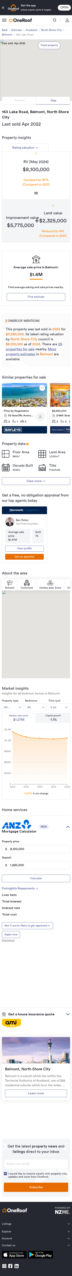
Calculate (36, 878)
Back (4, 30)
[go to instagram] (4, 1266)
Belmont (7, 34)
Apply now (10, 934)
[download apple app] (14, 1255)
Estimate (16, 30)
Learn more (36, 1093)
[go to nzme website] (62, 1211)
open (64, 7)
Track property (49, 45)
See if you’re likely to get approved (25, 925)
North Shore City (51, 30)
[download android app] (40, 1255)
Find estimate (36, 297)
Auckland (31, 30)
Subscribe (36, 1187)
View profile (24, 548)
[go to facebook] (10, 1266)
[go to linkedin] (16, 1266)
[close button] (3, 8)
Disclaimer (8, 940)
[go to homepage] (20, 20)
